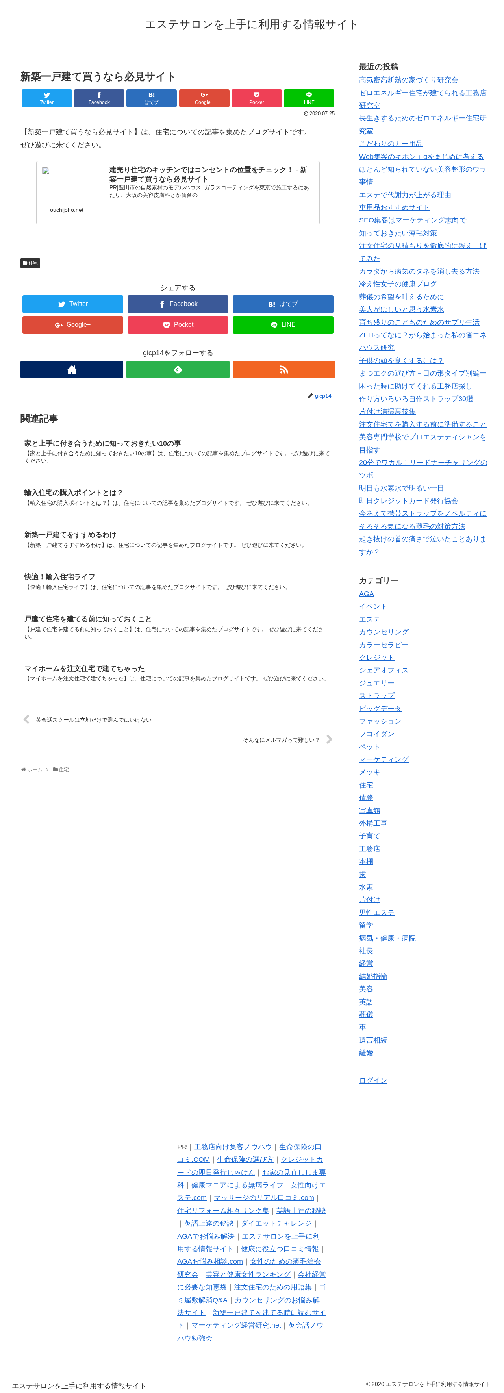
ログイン (373, 1080)
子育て (369, 836)
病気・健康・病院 (387, 938)
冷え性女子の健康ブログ (398, 284)
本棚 (366, 861)
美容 (366, 989)
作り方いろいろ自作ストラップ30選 (416, 399)
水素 (366, 887)
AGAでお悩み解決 (206, 1236)
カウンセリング (384, 632)
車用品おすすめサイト (394, 207)
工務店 (369, 849)
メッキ (369, 772)
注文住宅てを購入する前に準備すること (423, 424)
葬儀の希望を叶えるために (401, 297)
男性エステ (377, 913)
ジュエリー (377, 683)
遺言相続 (373, 1040)
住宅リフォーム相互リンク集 (223, 1211)
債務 (366, 798)
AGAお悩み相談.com (210, 1261)
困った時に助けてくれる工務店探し (415, 386)
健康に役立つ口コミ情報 (280, 1249)
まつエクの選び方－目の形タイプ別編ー (423, 373)
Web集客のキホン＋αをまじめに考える (421, 157)
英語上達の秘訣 (301, 1211)
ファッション (380, 721)
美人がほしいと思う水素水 (401, 309)
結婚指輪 (373, 976)
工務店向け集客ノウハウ (233, 1147)
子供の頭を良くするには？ (401, 361)
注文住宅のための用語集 (273, 1287)
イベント (373, 606)
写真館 (369, 811)
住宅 (33, 263)
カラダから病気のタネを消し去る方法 (419, 271)
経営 (366, 963)
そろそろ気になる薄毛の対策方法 (412, 526)
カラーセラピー (384, 645)
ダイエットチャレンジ (276, 1223)
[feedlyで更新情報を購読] (177, 369)
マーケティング (384, 759)
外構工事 (373, 823)
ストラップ (377, 696)
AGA (366, 594)
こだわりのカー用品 (391, 144)
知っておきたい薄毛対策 (398, 233)
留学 (366, 925)
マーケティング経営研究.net (236, 1325)
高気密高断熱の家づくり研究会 (408, 80)
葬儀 (366, 1015)
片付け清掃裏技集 (387, 411)
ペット (369, 747)
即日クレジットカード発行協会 (408, 501)
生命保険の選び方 (245, 1159)
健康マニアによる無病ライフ (237, 1185)
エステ (369, 619)
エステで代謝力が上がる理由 (405, 195)
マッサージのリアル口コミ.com (264, 1198)
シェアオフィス (384, 670)
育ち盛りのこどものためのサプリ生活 (419, 322)
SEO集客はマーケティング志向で (412, 220)
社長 (366, 951)
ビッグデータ (380, 709)
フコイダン (377, 734)
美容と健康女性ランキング (248, 1274)
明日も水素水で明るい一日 (401, 488)
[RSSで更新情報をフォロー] (284, 369)
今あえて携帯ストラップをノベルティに (423, 513)
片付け (369, 900)
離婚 (366, 1053)
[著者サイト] (71, 369)
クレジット (377, 657)
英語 (366, 1002)
